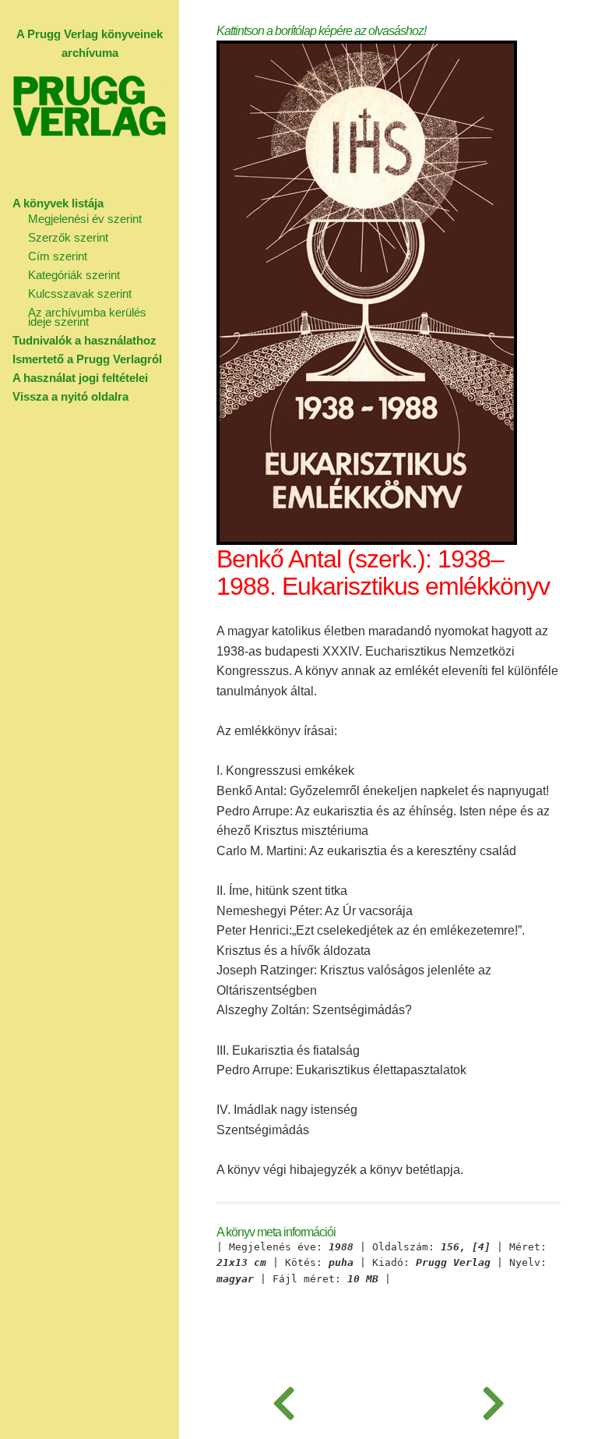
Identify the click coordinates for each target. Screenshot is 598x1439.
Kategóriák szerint (74, 274)
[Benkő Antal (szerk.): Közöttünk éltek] (493, 1400)
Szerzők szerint (68, 237)
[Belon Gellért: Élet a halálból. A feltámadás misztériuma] (284, 1400)
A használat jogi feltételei (80, 377)
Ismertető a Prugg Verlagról (87, 359)
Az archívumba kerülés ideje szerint (87, 317)
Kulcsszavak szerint (80, 293)
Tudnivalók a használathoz (84, 340)
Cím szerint (57, 256)
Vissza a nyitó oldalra (70, 396)
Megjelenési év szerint (85, 218)
